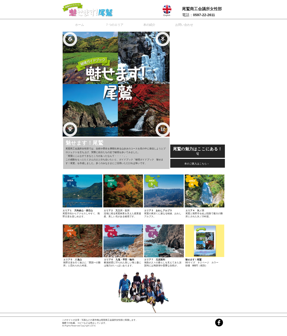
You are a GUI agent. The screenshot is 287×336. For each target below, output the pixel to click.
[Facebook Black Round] (219, 323)
